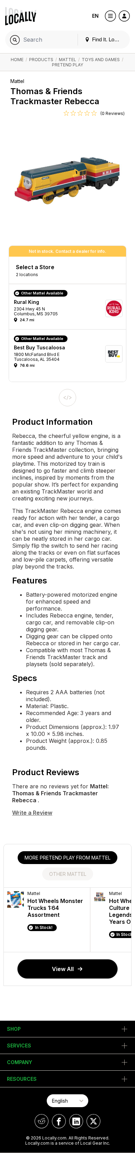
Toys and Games (101, 59)
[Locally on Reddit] (41, 1121)
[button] (70, 308)
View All (63, 968)
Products (41, 59)
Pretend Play (67, 64)
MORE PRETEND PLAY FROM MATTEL (67, 858)
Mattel (67, 59)
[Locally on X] (93, 1121)
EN (95, 16)
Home (17, 59)
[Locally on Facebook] (59, 1121)
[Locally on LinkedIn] (76, 1121)
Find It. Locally (108, 39)
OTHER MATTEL (67, 874)
